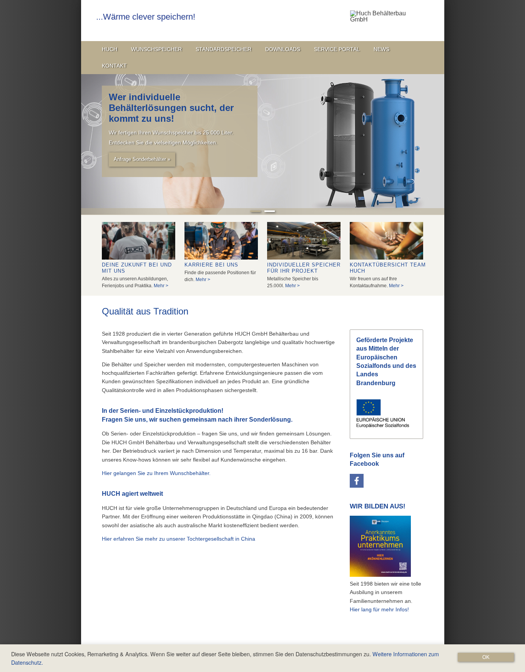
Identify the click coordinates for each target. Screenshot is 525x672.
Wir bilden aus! (377, 506)
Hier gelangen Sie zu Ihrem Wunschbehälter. (156, 473)
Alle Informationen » (136, 148)
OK (486, 657)
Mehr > (161, 285)
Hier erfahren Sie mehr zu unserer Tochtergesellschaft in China (178, 539)
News (381, 49)
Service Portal (337, 49)
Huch (109, 49)
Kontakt (114, 66)
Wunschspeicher (156, 49)
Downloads (282, 49)
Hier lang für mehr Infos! (379, 609)
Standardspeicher (223, 49)
